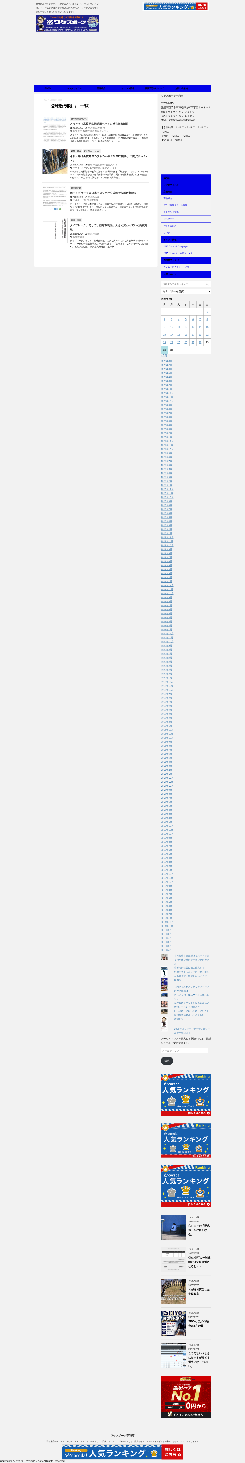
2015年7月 (166, 894)
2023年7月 (166, 509)
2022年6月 (166, 561)
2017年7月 (166, 797)
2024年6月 (166, 465)
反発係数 (77, 131)
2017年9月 (166, 789)
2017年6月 (166, 801)
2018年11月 (167, 733)
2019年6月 (166, 705)
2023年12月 (167, 489)
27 (193, 342)
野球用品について (97, 128)
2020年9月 (166, 645)
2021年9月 (166, 597)
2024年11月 (167, 445)
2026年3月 (166, 381)
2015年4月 (166, 906)
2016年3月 (166, 862)
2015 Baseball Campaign (176, 246)
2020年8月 (166, 649)
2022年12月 (167, 537)
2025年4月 (166, 425)
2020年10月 (167, 641)
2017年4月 (166, 809)
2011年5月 (166, 946)
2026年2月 (166, 385)
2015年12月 (167, 874)
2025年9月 (166, 405)
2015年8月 (166, 890)
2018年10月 (167, 737)
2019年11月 (167, 685)
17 (171, 334)
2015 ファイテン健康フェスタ (178, 253)
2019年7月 (166, 701)
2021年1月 (166, 629)
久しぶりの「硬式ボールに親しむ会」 (199, 1230)
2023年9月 (166, 501)
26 (185, 342)
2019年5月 (166, 709)
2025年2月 (166, 433)
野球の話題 (93, 164)
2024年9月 (166, 453)
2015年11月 (167, 878)
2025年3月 (166, 429)
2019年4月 (166, 713)
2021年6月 (166, 609)
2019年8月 (166, 697)
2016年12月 (167, 825)
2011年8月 (166, 934)
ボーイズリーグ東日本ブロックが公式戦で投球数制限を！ (104, 192)
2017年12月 (167, 777)
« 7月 (164, 355)
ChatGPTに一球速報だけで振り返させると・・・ (199, 1262)
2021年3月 (166, 621)
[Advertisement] (122, 60)
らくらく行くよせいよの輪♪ (177, 267)
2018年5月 (166, 757)
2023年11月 (167, 493)
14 (200, 327)
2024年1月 (166, 485)
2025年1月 (166, 437)
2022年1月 (166, 581)
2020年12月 (167, 633)
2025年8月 (166, 409)
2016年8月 (166, 842)
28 (200, 342)
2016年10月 (167, 833)
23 (164, 342)
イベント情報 (128, 88)
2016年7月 (166, 846)
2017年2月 (166, 817)
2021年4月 (166, 617)
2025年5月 (166, 421)
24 (171, 342)
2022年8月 (166, 553)
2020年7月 (166, 653)
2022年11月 (167, 541)
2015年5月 (166, 902)
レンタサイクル (74, 88)
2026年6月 (166, 369)
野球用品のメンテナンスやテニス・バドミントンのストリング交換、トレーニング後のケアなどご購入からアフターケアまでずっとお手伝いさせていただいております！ (122, 1441)
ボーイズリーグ (80, 167)
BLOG (47, 88)
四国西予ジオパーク (155, 88)
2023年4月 (166, 521)
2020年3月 (166, 669)
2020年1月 (166, 677)
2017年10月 (167, 785)
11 (179, 327)
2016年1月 (166, 870)
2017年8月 (166, 793)
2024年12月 (167, 441)
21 (200, 334)
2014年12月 (167, 922)
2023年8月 (166, 505)
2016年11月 (167, 829)
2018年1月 (166, 773)
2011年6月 (166, 942)
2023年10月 (167, 497)
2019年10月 (167, 689)
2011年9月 (166, 930)
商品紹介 (168, 198)
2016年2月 (166, 866)
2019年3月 (166, 717)
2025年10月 (167, 401)
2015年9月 (166, 886)
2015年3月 (166, 910)
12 (185, 327)
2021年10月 (167, 593)
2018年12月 (167, 729)
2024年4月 (166, 473)
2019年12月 (167, 681)
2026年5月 (166, 373)
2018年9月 (166, 741)
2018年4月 (166, 761)
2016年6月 (166, 850)
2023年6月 (166, 513)
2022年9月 (166, 549)
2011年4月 (166, 950)
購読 (167, 1060)
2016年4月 (166, 858)
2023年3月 (166, 525)
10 (171, 327)
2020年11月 (167, 637)
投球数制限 (88, 131)
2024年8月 (166, 457)
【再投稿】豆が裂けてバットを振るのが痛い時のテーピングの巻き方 (191, 959)
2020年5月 (166, 661)
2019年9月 (166, 693)
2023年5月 (166, 517)
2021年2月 (166, 625)
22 (207, 334)
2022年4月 (166, 569)
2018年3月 (166, 765)
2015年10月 (167, 882)
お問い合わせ (181, 88)
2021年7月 (166, 605)
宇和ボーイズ (79, 200)
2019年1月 (166, 725)
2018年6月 (166, 753)
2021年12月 (167, 585)
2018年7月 (166, 749)
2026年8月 (166, 361)
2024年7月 (166, 461)
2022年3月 (166, 573)
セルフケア (169, 219)
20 (193, 334)
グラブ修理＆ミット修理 (175, 205)
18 (178, 334)
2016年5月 (166, 854)
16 (164, 334)
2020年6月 (166, 657)
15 (207, 327)
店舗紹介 (101, 88)
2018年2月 (166, 769)
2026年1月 (166, 389)
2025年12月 (167, 393)
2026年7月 (166, 365)
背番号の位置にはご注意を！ (189, 967)
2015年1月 (166, 918)
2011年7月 (166, 938)
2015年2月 (166, 914)
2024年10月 (167, 449)
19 (185, 334)
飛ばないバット (102, 131)
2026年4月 (166, 377)
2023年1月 (166, 533)
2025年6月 (166, 417)
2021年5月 (166, 613)
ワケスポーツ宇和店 (122, 1435)
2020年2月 (166, 673)
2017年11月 (167, 781)
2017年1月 (166, 821)
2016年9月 (166, 838)
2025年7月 (166, 413)
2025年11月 (167, 397)
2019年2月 (166, 721)
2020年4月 (166, 665)
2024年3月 (166, 477)
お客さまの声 (170, 226)
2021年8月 (166, 601)
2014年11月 (167, 926)
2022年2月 (166, 577)
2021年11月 (167, 589)
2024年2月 (166, 481)
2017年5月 (166, 805)
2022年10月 (167, 545)
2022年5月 (166, 565)
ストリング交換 (171, 212)
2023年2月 (166, 529)
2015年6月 (166, 898)
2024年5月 (166, 469)
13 (193, 327)
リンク (167, 232)
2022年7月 (166, 557)
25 (178, 342)
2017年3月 (166, 813)
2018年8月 (166, 745)
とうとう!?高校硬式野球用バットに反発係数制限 (99, 123)
